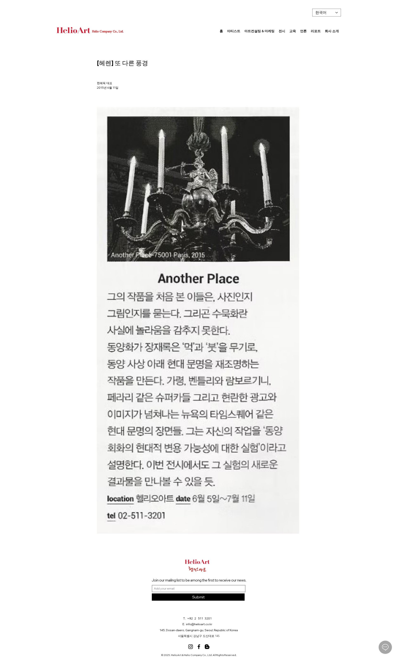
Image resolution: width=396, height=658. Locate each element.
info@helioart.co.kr (199, 624)
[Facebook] (199, 647)
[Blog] (207, 647)
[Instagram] (190, 647)
